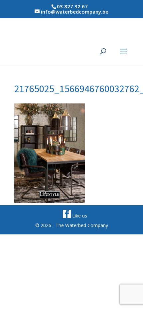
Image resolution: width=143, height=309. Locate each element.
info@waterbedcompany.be (74, 11)
